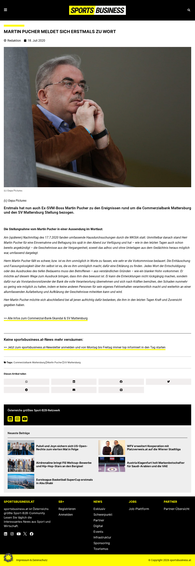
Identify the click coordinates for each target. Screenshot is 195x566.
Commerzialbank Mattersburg (29, 362)
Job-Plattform (139, 509)
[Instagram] (17, 419)
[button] (188, 10)
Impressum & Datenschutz (31, 560)
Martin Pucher (54, 362)
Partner (99, 520)
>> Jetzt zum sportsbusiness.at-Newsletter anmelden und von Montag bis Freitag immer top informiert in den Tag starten (84, 347)
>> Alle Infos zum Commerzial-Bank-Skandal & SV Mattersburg (46, 318)
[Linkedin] (10, 419)
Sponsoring (102, 543)
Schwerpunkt (103, 514)
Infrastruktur (102, 537)
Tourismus (101, 549)
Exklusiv (99, 509)
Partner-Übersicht (176, 509)
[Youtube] (24, 419)
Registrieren (67, 509)
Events (98, 531)
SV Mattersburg (72, 362)
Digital (98, 526)
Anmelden (65, 514)
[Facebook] (31, 534)
